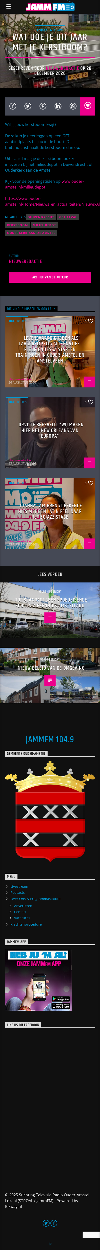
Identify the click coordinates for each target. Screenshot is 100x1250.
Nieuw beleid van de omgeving (51, 668)
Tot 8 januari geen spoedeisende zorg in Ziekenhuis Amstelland (51, 603)
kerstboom (17, 225)
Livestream (19, 886)
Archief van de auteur (50, 277)
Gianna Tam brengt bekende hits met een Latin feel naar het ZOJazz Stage (50, 511)
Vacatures (22, 918)
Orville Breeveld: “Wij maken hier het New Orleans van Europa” (51, 430)
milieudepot (44, 225)
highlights (17, 321)
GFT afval (68, 217)
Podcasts (17, 892)
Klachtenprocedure (26, 924)
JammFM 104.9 (50, 739)
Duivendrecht (41, 217)
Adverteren (23, 905)
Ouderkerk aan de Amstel (31, 233)
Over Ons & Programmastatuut (35, 898)
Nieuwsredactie (62, 68)
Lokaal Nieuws (50, 30)
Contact (20, 911)
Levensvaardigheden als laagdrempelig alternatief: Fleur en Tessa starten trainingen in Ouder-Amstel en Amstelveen (50, 349)
